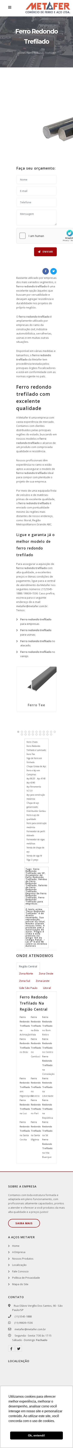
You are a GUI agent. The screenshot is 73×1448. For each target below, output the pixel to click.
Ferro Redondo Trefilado (41, 53)
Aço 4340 (31, 782)
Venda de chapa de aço (35, 849)
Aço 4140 (41, 778)
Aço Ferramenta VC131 (34, 788)
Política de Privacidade (26, 1277)
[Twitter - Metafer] (18, 1348)
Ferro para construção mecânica (36, 825)
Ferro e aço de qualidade (33, 817)
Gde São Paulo (28, 988)
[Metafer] (47, 8)
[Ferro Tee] (36, 683)
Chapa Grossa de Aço (36, 766)
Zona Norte (26, 973)
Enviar (47, 251)
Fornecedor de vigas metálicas (36, 841)
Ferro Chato (32, 742)
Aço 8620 (31, 778)
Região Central (28, 966)
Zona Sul (24, 981)
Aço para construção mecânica (36, 796)
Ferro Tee (36, 705)
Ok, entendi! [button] (36, 1435)
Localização (19, 1265)
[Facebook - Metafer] (11, 1348)
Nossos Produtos (22, 1258)
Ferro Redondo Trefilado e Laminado (36, 748)
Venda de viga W (34, 855)
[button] (18, 732)
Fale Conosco (20, 1271)
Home (21, 53)
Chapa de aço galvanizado (33, 804)
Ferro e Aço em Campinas (33, 772)
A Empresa (18, 1252)
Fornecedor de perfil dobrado (36, 833)
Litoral (47, 988)
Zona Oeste (46, 973)
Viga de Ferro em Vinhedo (34, 760)
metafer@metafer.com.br (31, 606)
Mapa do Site (20, 1284)
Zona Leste (42, 981)
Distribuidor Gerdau (36, 811)
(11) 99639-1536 (23, 1323)
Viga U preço (32, 859)
